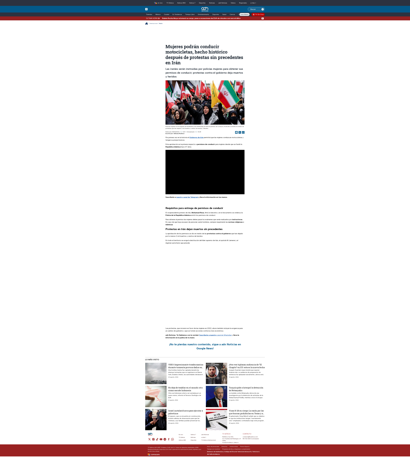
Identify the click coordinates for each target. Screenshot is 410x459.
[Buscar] (262, 9)
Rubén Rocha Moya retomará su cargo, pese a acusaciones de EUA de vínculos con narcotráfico (181, 18)
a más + (253, 3)
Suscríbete (244, 14)
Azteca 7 (192, 3)
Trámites (149, 14)
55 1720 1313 (246, 438)
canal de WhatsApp (215, 335)
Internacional (153, 23)
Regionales (243, 3)
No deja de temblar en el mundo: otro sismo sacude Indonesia (185, 389)
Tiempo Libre (190, 14)
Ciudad (166, 14)
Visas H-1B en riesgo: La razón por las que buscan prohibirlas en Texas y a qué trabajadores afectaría (246, 412)
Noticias (212, 3)
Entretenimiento (203, 14)
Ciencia (232, 14)
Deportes (202, 3)
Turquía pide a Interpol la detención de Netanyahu (246, 389)
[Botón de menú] (146, 9)
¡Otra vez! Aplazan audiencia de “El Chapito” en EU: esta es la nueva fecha (247, 366)
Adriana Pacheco (179, 133)
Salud (224, 14)
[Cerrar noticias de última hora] (262, 18)
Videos (233, 3)
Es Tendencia (177, 14)
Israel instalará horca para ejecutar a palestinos (185, 412)
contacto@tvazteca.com (250, 437)
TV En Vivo (259, 14)
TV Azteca (170, 3)
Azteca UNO (181, 3)
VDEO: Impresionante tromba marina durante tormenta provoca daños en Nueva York (185, 366)
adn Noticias (222, 3)
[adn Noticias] (205, 9)
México (158, 14)
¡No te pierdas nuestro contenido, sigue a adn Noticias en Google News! (205, 346)
